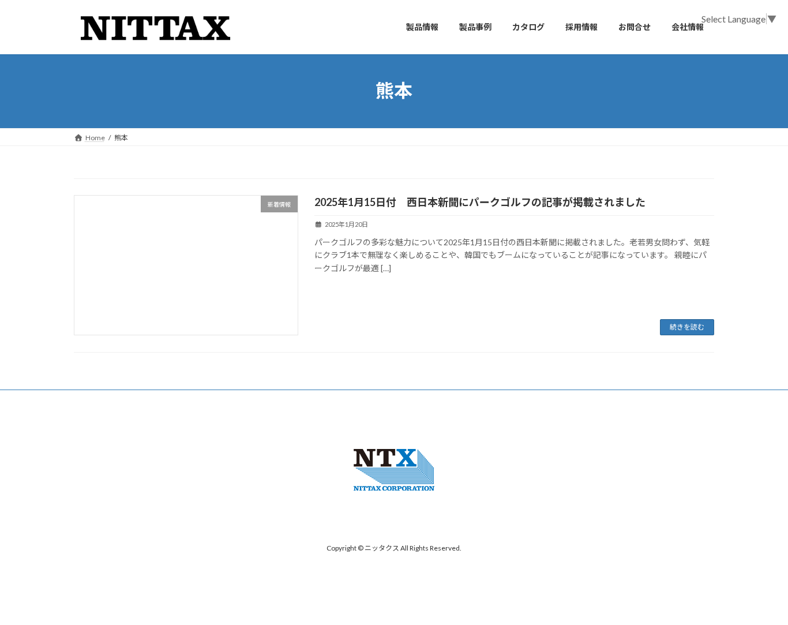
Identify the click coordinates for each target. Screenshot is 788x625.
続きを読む (687, 327)
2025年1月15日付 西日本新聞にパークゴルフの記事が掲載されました (480, 202)
